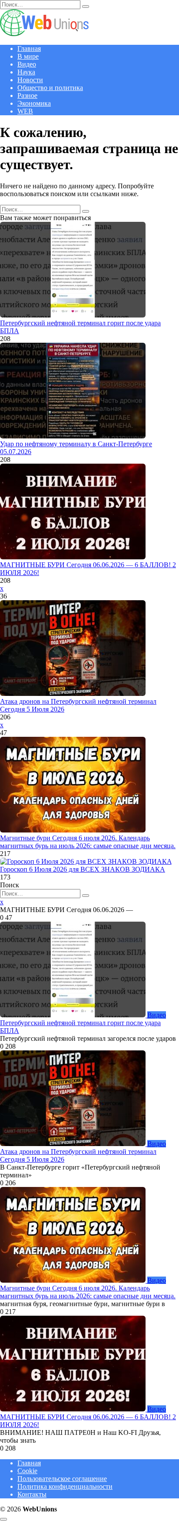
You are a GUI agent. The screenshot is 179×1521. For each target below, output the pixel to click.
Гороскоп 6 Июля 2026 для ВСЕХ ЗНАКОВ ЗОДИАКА (82, 869)
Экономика (34, 103)
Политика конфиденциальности (65, 1486)
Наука (26, 72)
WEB (25, 111)
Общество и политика (50, 87)
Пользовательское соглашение (62, 1478)
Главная (29, 48)
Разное (27, 95)
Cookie (27, 1470)
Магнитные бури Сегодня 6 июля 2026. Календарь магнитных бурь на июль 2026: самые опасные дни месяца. (88, 841)
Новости (30, 80)
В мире (28, 56)
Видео (26, 64)
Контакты (31, 1494)
